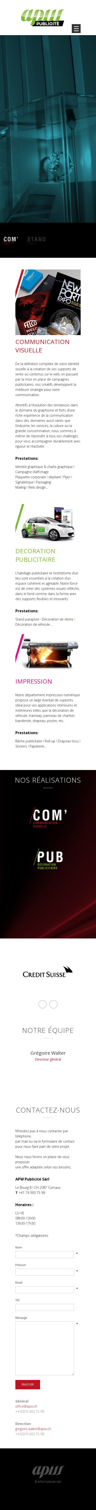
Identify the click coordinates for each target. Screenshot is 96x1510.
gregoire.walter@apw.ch (33, 1429)
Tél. (17, 1300)
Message (21, 1318)
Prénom (20, 1265)
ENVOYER (28, 1385)
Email (18, 1283)
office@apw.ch (26, 1406)
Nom (18, 1247)
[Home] (42, 17)
